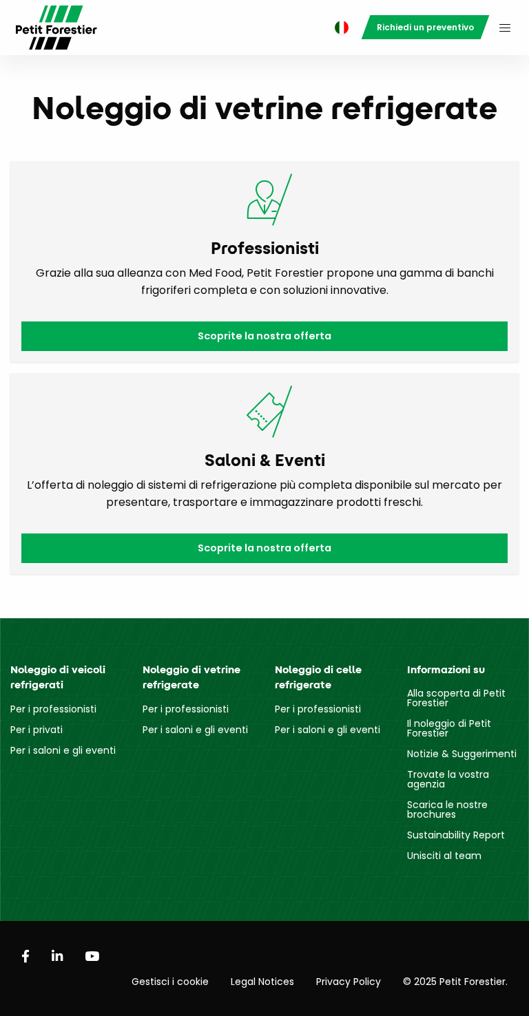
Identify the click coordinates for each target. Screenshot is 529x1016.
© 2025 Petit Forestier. (455, 981)
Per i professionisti (53, 709)
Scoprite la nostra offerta (264, 336)
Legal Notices (262, 981)
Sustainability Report (456, 835)
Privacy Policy (348, 981)
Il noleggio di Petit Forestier (449, 728)
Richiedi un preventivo (425, 27)
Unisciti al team (444, 855)
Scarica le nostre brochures (447, 809)
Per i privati (36, 730)
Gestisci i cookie (170, 981)
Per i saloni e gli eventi (63, 750)
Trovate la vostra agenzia (448, 779)
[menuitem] (338, 27)
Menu (505, 27)
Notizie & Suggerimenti (462, 754)
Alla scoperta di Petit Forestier (456, 698)
